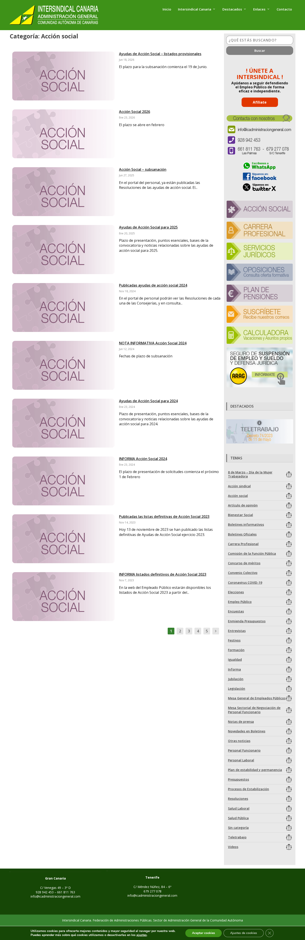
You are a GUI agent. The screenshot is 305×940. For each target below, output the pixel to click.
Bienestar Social (240, 515)
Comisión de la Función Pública (252, 553)
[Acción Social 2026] (63, 133)
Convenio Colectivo (242, 573)
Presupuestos (238, 779)
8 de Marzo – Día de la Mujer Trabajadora (250, 474)
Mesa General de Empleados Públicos (257, 698)
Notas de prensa (241, 721)
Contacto (284, 9)
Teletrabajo (237, 837)
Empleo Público (240, 602)
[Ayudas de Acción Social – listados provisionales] (63, 76)
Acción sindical (239, 486)
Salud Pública (238, 818)
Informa (234, 669)
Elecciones (236, 592)
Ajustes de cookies (243, 933)
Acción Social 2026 (134, 111)
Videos (233, 847)
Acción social (238, 496)
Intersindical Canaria (194, 9)
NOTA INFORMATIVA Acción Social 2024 (152, 343)
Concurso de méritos (244, 563)
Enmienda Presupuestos (246, 621)
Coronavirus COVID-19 (245, 582)
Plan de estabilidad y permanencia (255, 770)
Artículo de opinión (243, 505)
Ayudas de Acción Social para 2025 (148, 227)
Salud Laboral (238, 808)
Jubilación (235, 679)
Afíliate (260, 102)
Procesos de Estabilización (248, 789)
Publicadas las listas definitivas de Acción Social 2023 (164, 516)
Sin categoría (238, 827)
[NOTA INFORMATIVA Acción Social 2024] (63, 365)
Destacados (232, 9)
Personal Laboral (241, 760)
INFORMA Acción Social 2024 (143, 458)
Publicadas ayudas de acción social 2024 (153, 285)
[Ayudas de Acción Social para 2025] (63, 249)
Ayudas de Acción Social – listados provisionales (160, 53)
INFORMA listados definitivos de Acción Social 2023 (162, 574)
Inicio (167, 9)
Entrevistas (237, 631)
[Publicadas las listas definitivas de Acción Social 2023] (63, 538)
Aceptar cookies (203, 933)
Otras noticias (239, 741)
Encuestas (236, 611)
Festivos (234, 640)
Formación (236, 650)
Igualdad (235, 659)
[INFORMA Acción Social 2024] (63, 480)
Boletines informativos (246, 524)
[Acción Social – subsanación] (63, 191)
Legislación (236, 688)
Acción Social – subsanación (142, 169)
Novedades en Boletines (246, 731)
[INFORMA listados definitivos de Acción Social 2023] (63, 596)
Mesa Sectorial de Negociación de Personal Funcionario (254, 710)
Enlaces (259, 9)
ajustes (141, 935)
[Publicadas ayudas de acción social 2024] (63, 307)
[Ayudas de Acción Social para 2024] (63, 423)
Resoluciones (238, 798)
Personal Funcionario (244, 750)
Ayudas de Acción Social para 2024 (148, 400)
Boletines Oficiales (242, 534)
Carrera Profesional (243, 544)
